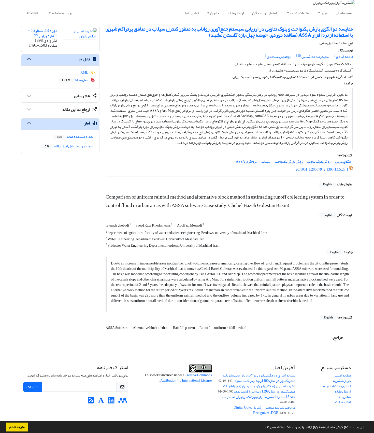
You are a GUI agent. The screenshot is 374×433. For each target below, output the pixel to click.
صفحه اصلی (344, 13)
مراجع (338, 337)
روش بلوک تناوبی (318, 161)
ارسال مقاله (236, 13)
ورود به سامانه (62, 13)
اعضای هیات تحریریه (337, 386)
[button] (262, 427)
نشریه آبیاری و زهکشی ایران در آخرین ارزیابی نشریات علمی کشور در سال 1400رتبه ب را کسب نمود (259, 378)
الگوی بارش (343, 161)
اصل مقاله (75, 79)
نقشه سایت (343, 402)
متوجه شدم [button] (17, 427)
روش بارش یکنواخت (289, 161)
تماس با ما (192, 13)
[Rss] (90, 401)
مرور (324, 13)
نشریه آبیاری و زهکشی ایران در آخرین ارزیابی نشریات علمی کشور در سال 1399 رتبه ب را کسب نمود (259, 389)
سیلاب (265, 161)
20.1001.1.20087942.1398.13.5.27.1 (322, 169)
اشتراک (32, 387)
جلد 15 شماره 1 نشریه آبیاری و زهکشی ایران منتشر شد (258, 396)
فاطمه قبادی (344, 56)
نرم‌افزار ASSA (246, 161)
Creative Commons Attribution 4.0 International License (186, 378)
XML (84, 72)
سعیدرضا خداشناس (315, 56)
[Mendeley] (122, 401)
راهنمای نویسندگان (265, 13)
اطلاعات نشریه (299, 13)
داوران (214, 13)
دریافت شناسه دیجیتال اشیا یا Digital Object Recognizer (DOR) (264, 410)
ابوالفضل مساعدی (279, 56)
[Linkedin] (111, 401)
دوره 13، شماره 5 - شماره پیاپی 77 (42, 33)
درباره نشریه (342, 380)
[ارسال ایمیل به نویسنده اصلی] (299, 55)
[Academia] (101, 401)
